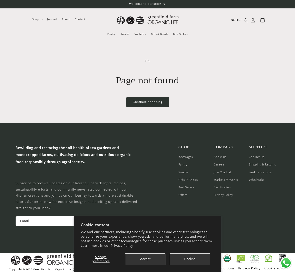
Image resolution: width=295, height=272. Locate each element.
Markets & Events (226, 180)
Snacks (183, 172)
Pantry (182, 165)
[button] (37, 19)
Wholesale (256, 180)
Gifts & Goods (188, 180)
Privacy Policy (122, 246)
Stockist (236, 20)
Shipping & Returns (262, 165)
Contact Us (256, 157)
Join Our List (222, 172)
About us (220, 157)
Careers (219, 165)
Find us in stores (260, 172)
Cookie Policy (275, 268)
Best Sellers (186, 187)
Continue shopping (148, 102)
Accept (145, 259)
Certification (222, 187)
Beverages (185, 157)
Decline (189, 259)
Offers (182, 195)
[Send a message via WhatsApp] (286, 263)
